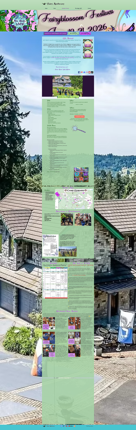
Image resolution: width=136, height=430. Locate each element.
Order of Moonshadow (54, 160)
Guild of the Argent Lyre (53, 145)
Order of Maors (53, 152)
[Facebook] (79, 72)
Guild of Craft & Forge (53, 142)
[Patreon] (82, 72)
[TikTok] (92, 72)
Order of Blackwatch (54, 154)
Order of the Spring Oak (54, 169)
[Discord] (84, 72)
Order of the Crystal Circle (55, 165)
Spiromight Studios (49, 199)
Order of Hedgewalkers (54, 158)
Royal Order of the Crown (55, 150)
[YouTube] (90, 72)
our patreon (86, 316)
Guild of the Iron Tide (53, 140)
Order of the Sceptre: (54, 157)
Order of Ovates (53, 162)
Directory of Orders (52, 149)
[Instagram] (87, 72)
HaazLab (47, 194)
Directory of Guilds (50, 139)
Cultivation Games (49, 195)
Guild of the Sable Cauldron (54, 143)
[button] (68, 86)
